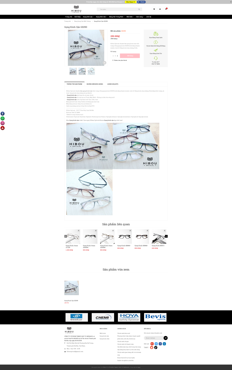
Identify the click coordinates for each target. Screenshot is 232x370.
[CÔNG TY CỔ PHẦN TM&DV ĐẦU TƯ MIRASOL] (69, 330)
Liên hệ (148, 17)
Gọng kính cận (88, 17)
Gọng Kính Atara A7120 (72, 246)
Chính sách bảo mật (123, 333)
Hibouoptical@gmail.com (75, 351)
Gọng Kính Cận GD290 (71, 300)
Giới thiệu (77, 17)
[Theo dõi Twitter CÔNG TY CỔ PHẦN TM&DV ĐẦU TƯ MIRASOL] (156, 343)
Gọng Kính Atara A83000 (106, 246)
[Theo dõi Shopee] (151, 347)
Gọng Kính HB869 (123, 246)
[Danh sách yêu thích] (154, 7)
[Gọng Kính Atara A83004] (90, 236)
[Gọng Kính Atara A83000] (107, 236)
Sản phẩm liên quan (116, 224)
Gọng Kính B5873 (158, 246)
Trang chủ (68, 17)
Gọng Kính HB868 (141, 246)
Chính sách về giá (123, 341)
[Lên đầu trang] (228, 358)
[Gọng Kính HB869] (124, 236)
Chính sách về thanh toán (125, 344)
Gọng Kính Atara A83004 (89, 246)
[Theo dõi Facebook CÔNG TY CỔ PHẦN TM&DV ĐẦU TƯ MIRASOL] (160, 343)
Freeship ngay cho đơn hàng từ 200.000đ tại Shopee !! (105, 2)
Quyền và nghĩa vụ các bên (125, 360)
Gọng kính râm (101, 17)
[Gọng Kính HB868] (142, 236)
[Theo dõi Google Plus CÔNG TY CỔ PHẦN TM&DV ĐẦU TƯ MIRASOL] (152, 343)
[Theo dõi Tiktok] (155, 347)
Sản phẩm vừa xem (116, 269)
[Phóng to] (104, 63)
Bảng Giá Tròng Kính (116, 17)
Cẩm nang (139, 17)
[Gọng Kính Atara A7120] (73, 236)
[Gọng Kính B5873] (159, 236)
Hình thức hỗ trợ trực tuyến (126, 358)
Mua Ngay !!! (130, 2)
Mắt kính (130, 17)
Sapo (139, 367)
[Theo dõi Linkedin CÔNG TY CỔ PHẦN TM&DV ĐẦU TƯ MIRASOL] (164, 343)
